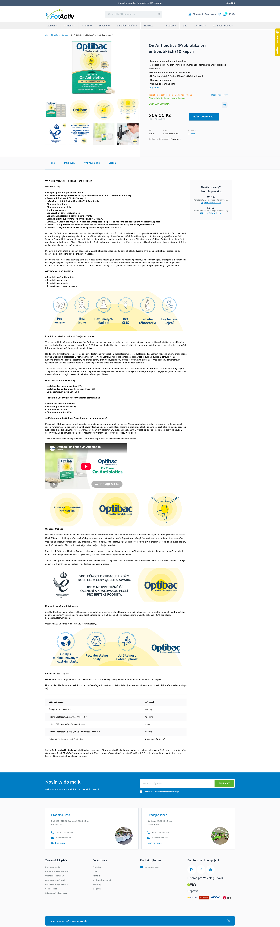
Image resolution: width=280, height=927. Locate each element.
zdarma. (158, 3)
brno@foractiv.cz (212, 203)
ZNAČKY (103, 26)
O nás (95, 871)
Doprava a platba (52, 867)
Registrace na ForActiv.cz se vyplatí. (68, 921)
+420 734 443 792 (64, 833)
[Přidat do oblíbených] (225, 105)
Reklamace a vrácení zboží (57, 871)
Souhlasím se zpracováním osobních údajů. (161, 792)
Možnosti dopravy (219, 95)
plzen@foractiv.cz (212, 213)
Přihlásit (224, 783)
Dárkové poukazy (223, 26)
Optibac (191, 134)
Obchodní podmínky (54, 876)
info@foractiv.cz (152, 867)
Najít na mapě (58, 843)
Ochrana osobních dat (55, 880)
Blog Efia (97, 889)
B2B (185, 26)
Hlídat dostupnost (203, 117)
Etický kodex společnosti (56, 884)
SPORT (85, 26)
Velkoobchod (51, 889)
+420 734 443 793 (160, 833)
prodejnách (179, 98)
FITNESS (68, 26)
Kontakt (96, 876)
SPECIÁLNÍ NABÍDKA (127, 26)
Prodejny (170, 26)
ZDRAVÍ (51, 26)
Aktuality (200, 26)
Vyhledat (159, 14)
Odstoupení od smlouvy (56, 893)
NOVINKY (148, 26)
